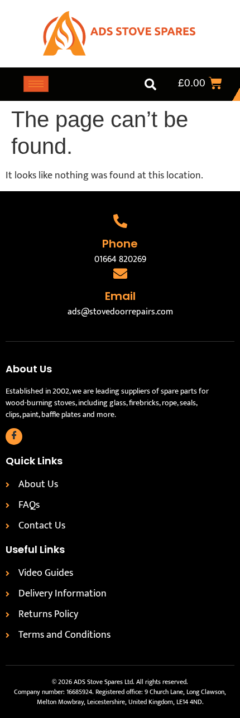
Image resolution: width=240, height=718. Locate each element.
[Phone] (120, 221)
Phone (120, 243)
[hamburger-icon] (36, 84)
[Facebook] (14, 436)
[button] (150, 84)
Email (120, 296)
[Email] (120, 273)
